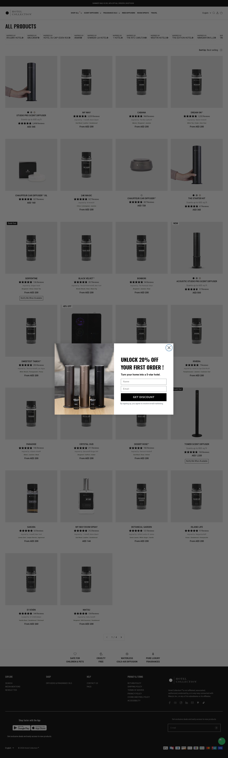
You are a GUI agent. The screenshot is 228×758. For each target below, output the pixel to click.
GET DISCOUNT (143, 397)
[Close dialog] (169, 347)
